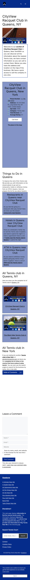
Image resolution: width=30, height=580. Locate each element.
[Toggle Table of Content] (20, 372)
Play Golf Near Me (8, 498)
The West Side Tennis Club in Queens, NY (15, 336)
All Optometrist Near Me (10, 487)
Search (23, 536)
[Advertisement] (15, 390)
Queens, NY (15, 282)
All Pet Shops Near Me (9, 490)
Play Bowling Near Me (9, 495)
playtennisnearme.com (9, 359)
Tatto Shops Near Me (9, 503)
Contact (4, 541)
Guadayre (6, 478)
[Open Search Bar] (21, 4)
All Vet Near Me (7, 493)
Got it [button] (15, 576)
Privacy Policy (6, 547)
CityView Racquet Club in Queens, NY (15, 307)
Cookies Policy (7, 544)
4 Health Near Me (8, 485)
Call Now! (15, 119)
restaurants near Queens (12, 213)
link (19, 524)
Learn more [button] (6, 571)
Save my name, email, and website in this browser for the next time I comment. (15, 452)
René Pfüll (5, 501)
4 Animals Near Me (8, 482)
